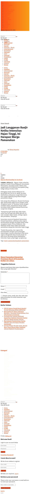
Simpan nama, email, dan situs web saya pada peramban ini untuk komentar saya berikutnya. (14, 297)
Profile (6, 22)
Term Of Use (8, 396)
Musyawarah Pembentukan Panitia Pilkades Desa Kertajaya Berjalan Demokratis (14, 322)
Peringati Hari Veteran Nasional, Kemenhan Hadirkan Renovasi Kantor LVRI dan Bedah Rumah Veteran (15, 318)
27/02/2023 (4, 151)
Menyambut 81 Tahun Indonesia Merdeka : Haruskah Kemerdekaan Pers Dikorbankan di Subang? (16, 313)
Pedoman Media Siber (11, 394)
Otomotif (6, 18)
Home (6, 2)
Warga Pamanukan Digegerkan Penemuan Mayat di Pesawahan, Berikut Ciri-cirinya (12, 259)
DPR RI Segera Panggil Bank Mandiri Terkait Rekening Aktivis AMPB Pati (15, 309)
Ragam (6, 377)
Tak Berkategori (9, 382)
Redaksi (6, 391)
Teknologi (7, 24)
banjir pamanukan (10, 241)
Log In (16, 473)
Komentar (4, 272)
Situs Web (4, 292)
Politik (6, 21)
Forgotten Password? (7, 455)
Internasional (8, 5)
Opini (5, 16)
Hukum (6, 360)
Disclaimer (7, 393)
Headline (7, 3)
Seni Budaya (8, 380)
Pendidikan (7, 19)
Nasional (6, 7)
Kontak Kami (8, 389)
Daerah (6, 8)
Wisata (6, 27)
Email (3, 289)
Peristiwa (7, 372)
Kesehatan (7, 13)
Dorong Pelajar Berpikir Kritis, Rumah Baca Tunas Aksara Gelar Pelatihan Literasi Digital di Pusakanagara (15, 327)
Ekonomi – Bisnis (9, 10)
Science (6, 25)
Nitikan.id (8, 399)
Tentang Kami (8, 388)
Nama (3, 286)
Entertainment (8, 11)
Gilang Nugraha (14, 149)
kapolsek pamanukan (22, 241)
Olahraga (7, 14)
